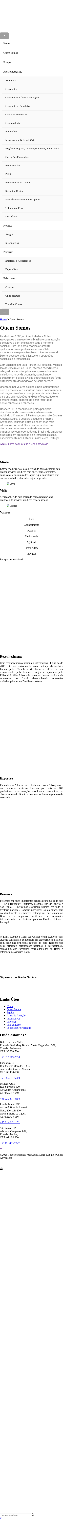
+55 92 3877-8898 (10, 1098)
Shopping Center (14, 191)
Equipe (7, 62)
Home (6, 43)
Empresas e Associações (18, 260)
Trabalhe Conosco (14, 304)
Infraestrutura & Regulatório (20, 140)
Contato (9, 287)
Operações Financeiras (17, 157)
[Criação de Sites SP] (6, 1164)
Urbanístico (11, 216)
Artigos (9, 234)
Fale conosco (10, 278)
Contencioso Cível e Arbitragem (22, 97)
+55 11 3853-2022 (10, 1143)
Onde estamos (12, 295)
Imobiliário (11, 131)
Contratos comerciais (16, 114)
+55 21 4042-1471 (10, 1122)
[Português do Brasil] (5, 1524)
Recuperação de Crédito (18, 182)
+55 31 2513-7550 (10, 1057)
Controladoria (12, 123)
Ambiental (10, 80)
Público (9, 174)
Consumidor (11, 89)
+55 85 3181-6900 (10, 1077)
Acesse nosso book (24, 443)
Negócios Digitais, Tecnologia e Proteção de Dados (32, 148)
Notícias (7, 225)
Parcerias (8, 252)
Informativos (12, 243)
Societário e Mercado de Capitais (22, 199)
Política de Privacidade (19, 1027)
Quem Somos (10, 52)
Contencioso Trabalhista (18, 106)
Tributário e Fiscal (14, 208)
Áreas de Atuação (12, 71)
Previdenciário (12, 165)
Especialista (11, 269)
